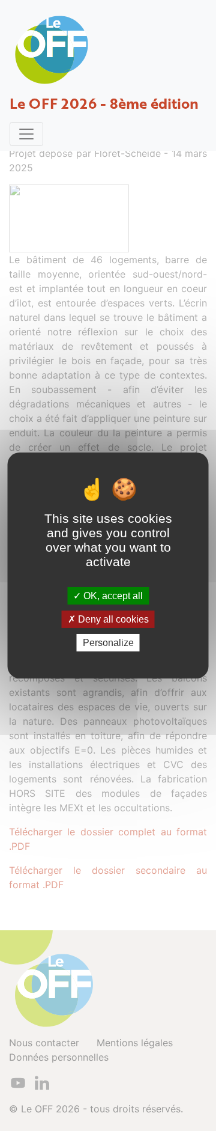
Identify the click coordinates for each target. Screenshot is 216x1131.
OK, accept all (112, 595)
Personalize (108, 643)
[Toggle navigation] (26, 134)
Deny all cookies (112, 619)
